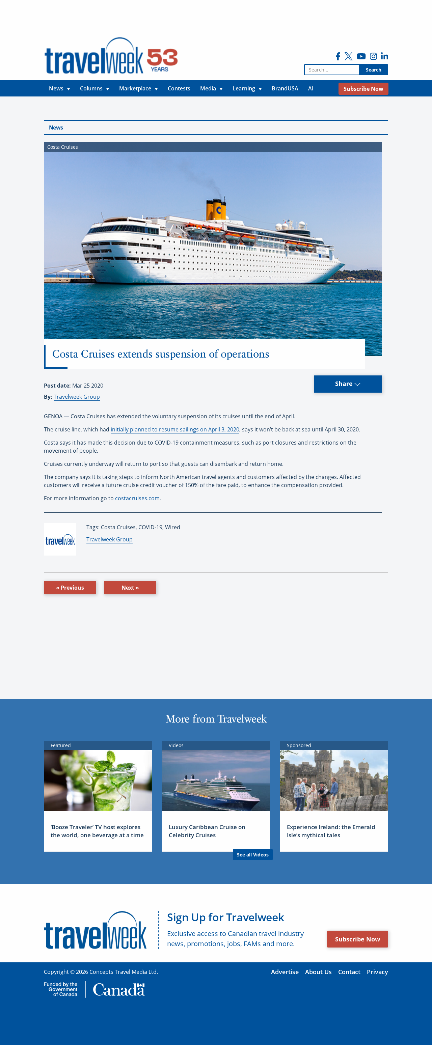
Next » (130, 587)
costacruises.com (137, 498)
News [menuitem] (56, 88)
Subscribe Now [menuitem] (363, 88)
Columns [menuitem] (91, 88)
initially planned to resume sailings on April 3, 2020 (175, 429)
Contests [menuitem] (179, 88)
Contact (349, 972)
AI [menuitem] (311, 88)
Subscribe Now (357, 939)
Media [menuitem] (208, 88)
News (56, 127)
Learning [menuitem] (244, 88)
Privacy (377, 972)
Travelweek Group (77, 396)
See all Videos (253, 854)
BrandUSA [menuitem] (285, 88)
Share (344, 383)
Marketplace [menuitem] (135, 88)
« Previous (70, 587)
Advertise (285, 972)
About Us (318, 972)
